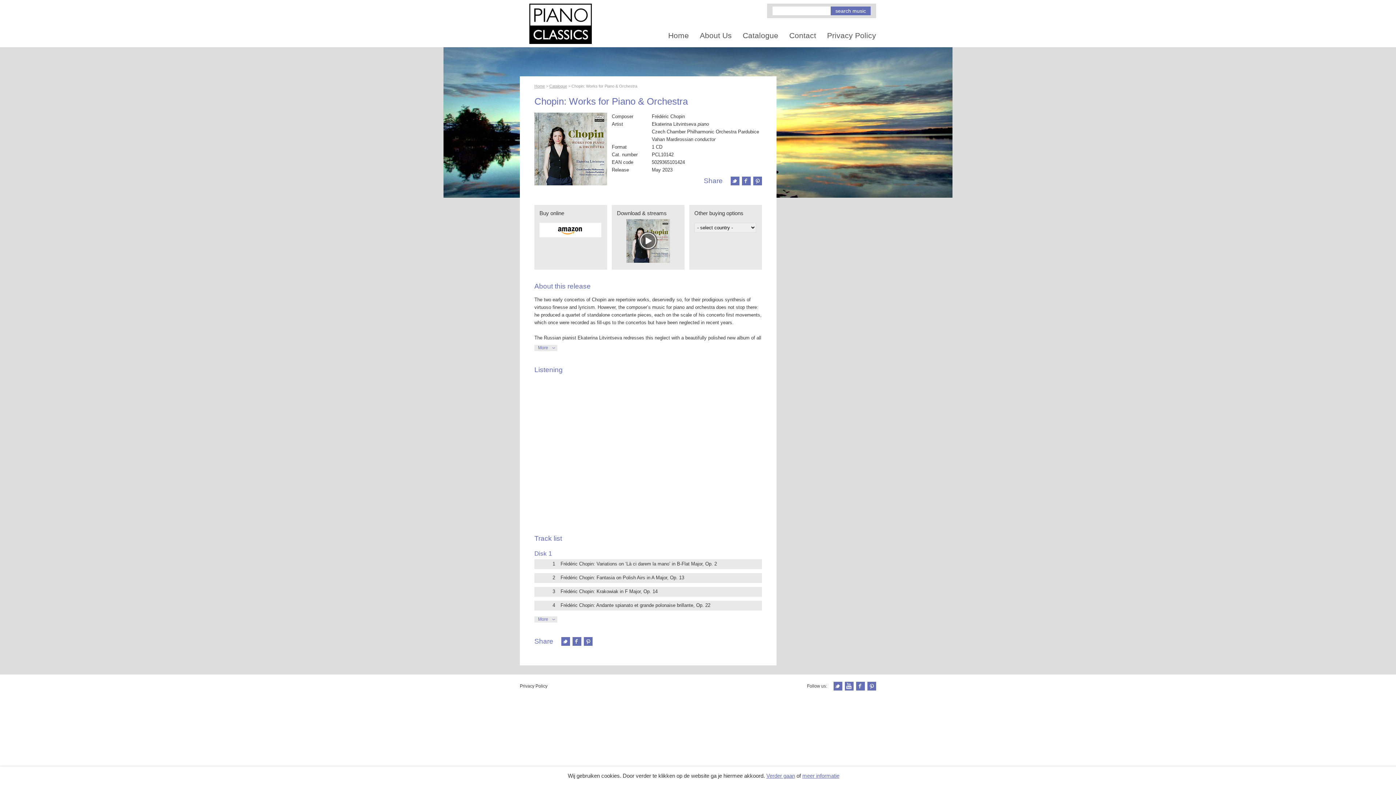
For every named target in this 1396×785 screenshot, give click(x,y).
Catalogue (760, 35)
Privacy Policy (851, 35)
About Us (716, 35)
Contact (802, 35)
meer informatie (820, 776)
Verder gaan (780, 776)
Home (678, 35)
